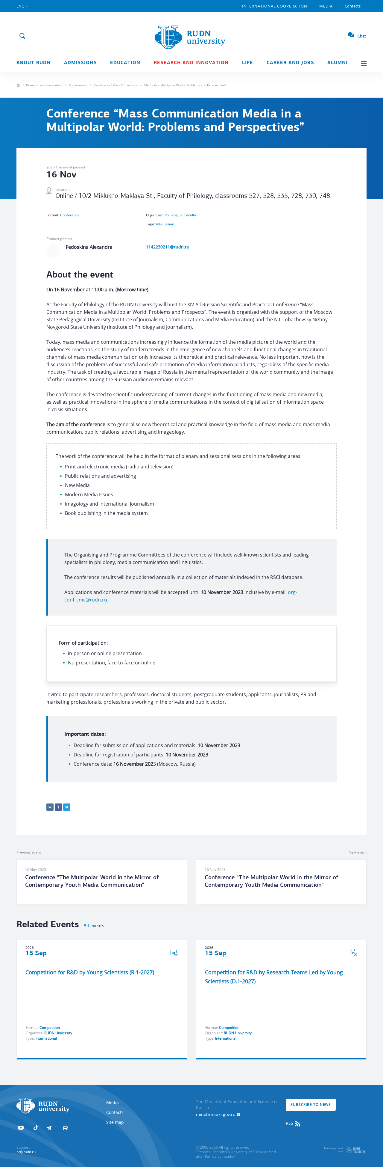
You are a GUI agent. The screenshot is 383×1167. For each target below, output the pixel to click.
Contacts (353, 6)
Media (326, 6)
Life (247, 63)
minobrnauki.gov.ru (216, 1114)
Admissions (80, 63)
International (46, 1038)
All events (93, 926)
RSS (290, 1123)
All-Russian (165, 224)
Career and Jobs (290, 63)
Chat (362, 36)
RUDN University (58, 1032)
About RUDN (33, 63)
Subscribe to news (311, 1104)
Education (125, 63)
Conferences (78, 85)
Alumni (337, 63)
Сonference (70, 215)
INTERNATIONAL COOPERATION (274, 6)
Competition (49, 1027)
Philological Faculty (180, 215)
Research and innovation (191, 63)
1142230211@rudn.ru (167, 247)
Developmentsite (333, 1150)
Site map (115, 1122)
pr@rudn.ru (26, 1151)
